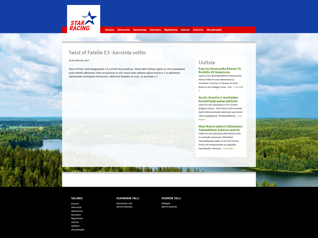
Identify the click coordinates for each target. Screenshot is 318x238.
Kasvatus (155, 29)
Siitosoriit (123, 29)
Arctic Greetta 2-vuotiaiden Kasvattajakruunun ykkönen (218, 99)
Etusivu (109, 29)
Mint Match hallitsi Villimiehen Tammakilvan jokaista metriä (220, 128)
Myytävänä (170, 29)
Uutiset (185, 29)
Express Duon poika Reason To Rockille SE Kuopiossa (220, 70)
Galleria (198, 29)
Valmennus (140, 29)
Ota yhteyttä (214, 29)
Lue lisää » (228, 148)
